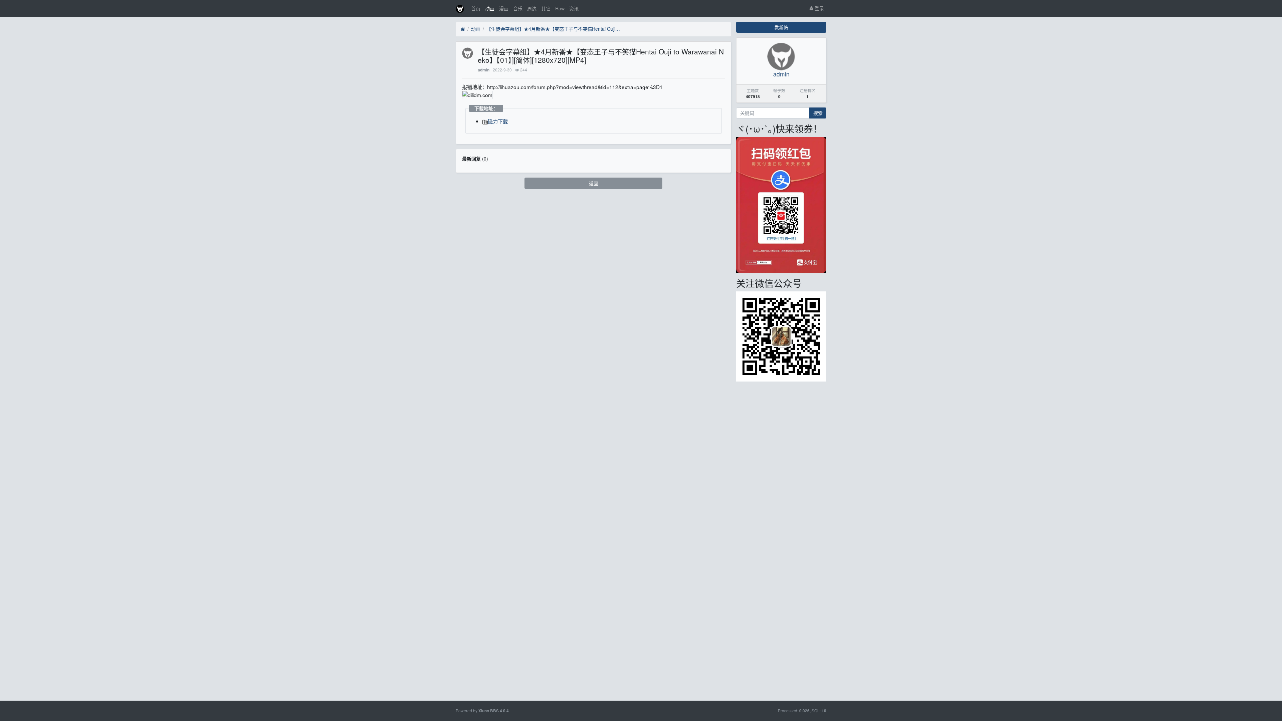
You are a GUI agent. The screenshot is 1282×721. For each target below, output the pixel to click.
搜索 (818, 112)
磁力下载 (498, 121)
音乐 (517, 8)
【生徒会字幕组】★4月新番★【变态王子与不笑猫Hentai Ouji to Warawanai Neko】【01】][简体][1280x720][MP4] (553, 28)
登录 (818, 8)
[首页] (463, 29)
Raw (560, 8)
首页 (475, 8)
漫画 (503, 8)
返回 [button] (593, 183)
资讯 (574, 8)
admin (483, 70)
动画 (489, 8)
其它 (546, 8)
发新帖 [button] (781, 27)
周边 (532, 8)
